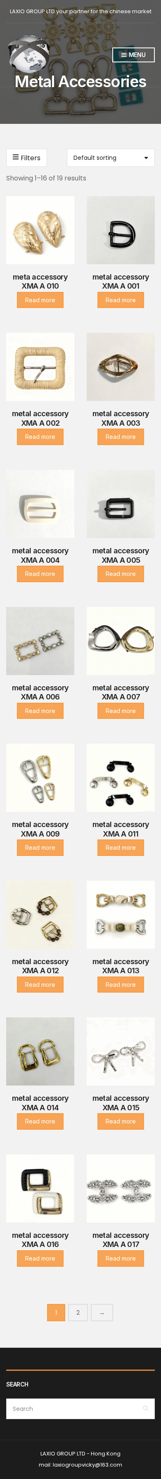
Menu (136, 54)
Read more (40, 299)
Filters (30, 158)
